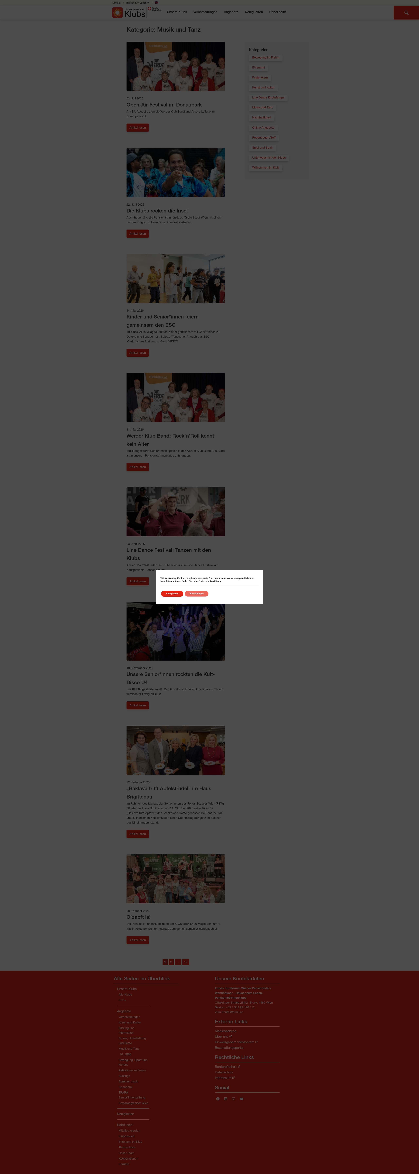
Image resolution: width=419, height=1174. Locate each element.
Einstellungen (197, 593)
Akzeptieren (172, 593)
